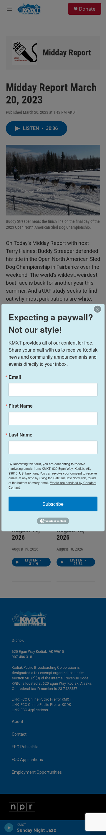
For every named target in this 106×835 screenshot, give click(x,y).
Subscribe (53, 503)
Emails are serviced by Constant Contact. (52, 484)
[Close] (99, 308)
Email (15, 376)
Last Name (20, 434)
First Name (21, 405)
